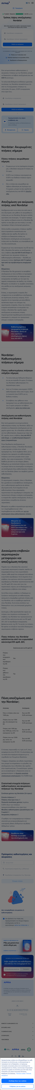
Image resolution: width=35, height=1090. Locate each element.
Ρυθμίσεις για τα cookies (17, 1086)
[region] (17, 1074)
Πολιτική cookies (20, 1073)
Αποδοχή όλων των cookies (17, 1081)
